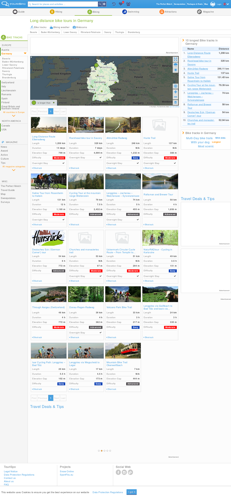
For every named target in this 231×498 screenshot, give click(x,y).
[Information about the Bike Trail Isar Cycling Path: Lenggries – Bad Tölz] (48, 351)
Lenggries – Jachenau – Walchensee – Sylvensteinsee (123, 194)
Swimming (133, 11)
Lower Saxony (70, 32)
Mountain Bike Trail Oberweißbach (117, 364)
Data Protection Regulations (108, 492)
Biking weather (61, 27)
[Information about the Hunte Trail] (160, 125)
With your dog (200, 142)
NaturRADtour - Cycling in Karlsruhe (158, 251)
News (4, 146)
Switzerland (7, 82)
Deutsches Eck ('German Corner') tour (46, 251)
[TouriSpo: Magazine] (130, 472)
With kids (220, 137)
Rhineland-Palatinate (91, 32)
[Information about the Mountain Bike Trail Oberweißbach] (123, 351)
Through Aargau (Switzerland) (48, 307)
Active (4, 154)
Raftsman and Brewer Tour (158, 194)
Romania (6, 94)
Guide (21, 11)
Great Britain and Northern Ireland (10, 107)
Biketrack (37, 168)
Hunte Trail (149, 138)
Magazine (208, 11)
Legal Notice (10, 471)
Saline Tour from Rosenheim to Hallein (47, 194)
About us (9, 481)
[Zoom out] (175, 96)
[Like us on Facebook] (118, 472)
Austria (5, 49)
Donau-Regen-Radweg (81, 307)
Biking (95, 11)
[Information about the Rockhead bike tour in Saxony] (86, 125)
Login (219, 4)
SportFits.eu (66, 474)
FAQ (6, 484)
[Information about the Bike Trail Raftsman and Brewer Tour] (160, 181)
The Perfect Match (11, 185)
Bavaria (33, 32)
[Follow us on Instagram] (124, 472)
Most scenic (206, 146)
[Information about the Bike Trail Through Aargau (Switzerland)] (48, 294)
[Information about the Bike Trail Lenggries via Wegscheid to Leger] (86, 351)
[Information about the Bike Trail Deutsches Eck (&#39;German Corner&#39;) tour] (48, 238)
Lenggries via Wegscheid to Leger (84, 364)
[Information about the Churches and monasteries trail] (86, 238)
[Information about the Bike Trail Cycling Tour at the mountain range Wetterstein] (86, 181)
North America (11, 120)
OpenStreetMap (174, 106)
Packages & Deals (195, 4)
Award (4, 150)
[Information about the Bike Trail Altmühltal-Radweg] (123, 125)
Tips (3, 162)
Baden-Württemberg (50, 32)
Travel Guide (8, 190)
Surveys (5, 201)
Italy (3, 86)
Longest (216, 141)
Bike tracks (40, 27)
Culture (5, 158)
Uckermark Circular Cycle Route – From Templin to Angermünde (121, 251)
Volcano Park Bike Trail (119, 307)
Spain (4, 98)
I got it (131, 491)
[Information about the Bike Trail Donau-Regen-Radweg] (86, 294)
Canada (5, 125)
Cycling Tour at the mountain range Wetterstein (85, 194)
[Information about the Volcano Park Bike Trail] (123, 294)
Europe (6, 45)
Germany (6, 53)
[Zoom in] (175, 91)
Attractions (170, 11)
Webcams (81, 27)
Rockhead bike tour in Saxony (85, 138)
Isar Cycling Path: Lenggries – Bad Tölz (48, 364)
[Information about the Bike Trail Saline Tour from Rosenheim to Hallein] (48, 181)
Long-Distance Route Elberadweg (43, 138)
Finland (5, 102)
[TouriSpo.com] (14, 5)
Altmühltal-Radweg (117, 138)
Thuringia (119, 32)
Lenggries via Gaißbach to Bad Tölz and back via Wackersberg (158, 307)
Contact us (10, 477)
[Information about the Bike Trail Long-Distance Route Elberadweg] (48, 125)
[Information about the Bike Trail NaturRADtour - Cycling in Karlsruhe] (160, 238)
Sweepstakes (8, 198)
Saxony (107, 32)
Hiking (58, 11)
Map (3, 193)
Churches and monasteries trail (84, 251)
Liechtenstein (8, 90)
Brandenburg (134, 32)
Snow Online (67, 471)
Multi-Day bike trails (199, 138)
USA (3, 129)
